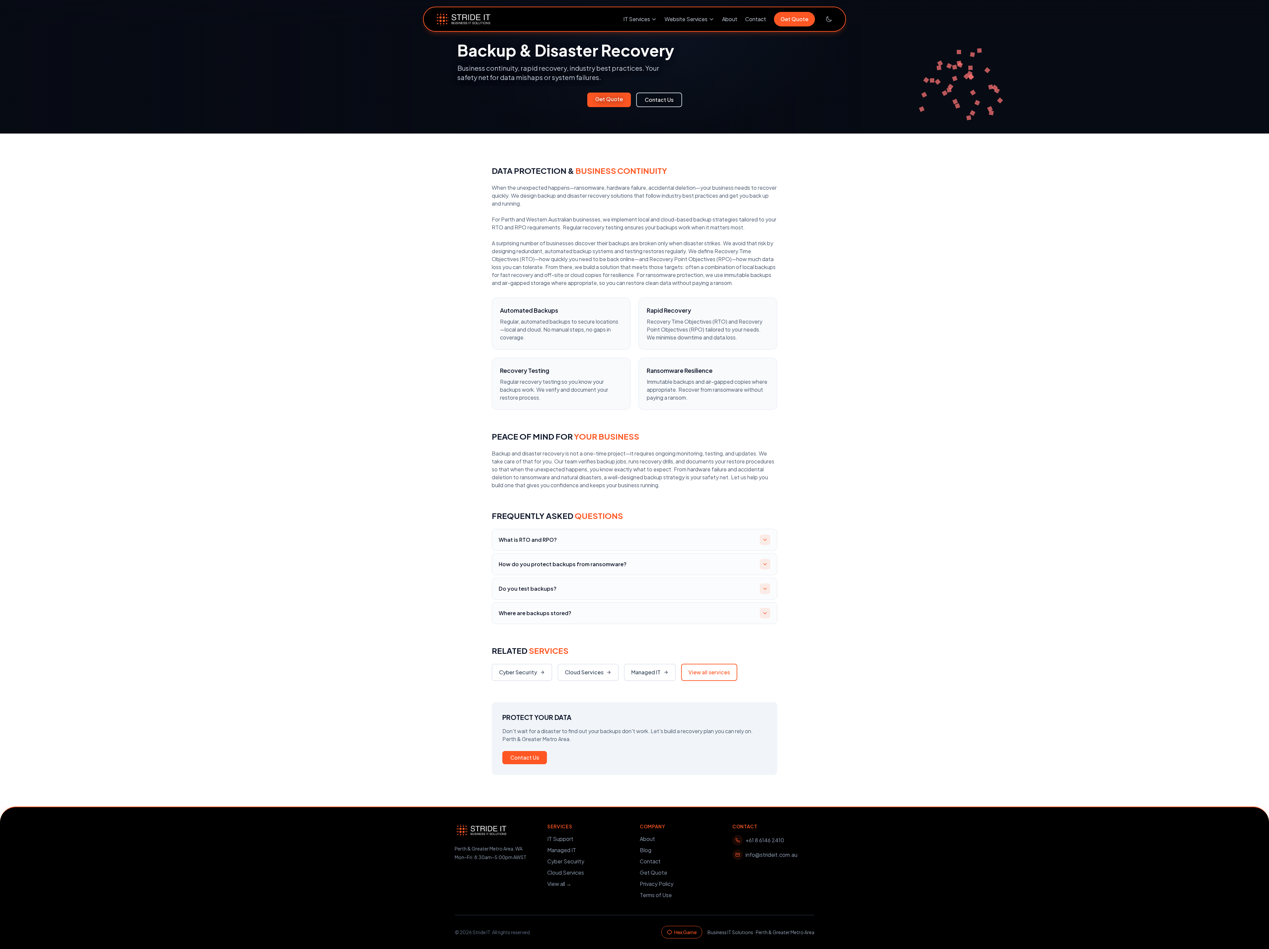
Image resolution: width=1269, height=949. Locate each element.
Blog (645, 850)
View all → (559, 883)
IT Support (560, 838)
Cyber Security (518, 672)
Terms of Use (656, 894)
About (729, 19)
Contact (755, 19)
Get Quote (794, 19)
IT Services (636, 19)
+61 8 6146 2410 (765, 840)
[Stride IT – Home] (463, 19)
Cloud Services (584, 672)
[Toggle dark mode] (829, 19)
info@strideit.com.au (771, 854)
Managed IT (646, 672)
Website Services (686, 19)
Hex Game (685, 932)
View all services (709, 672)
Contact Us (659, 99)
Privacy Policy (656, 883)
